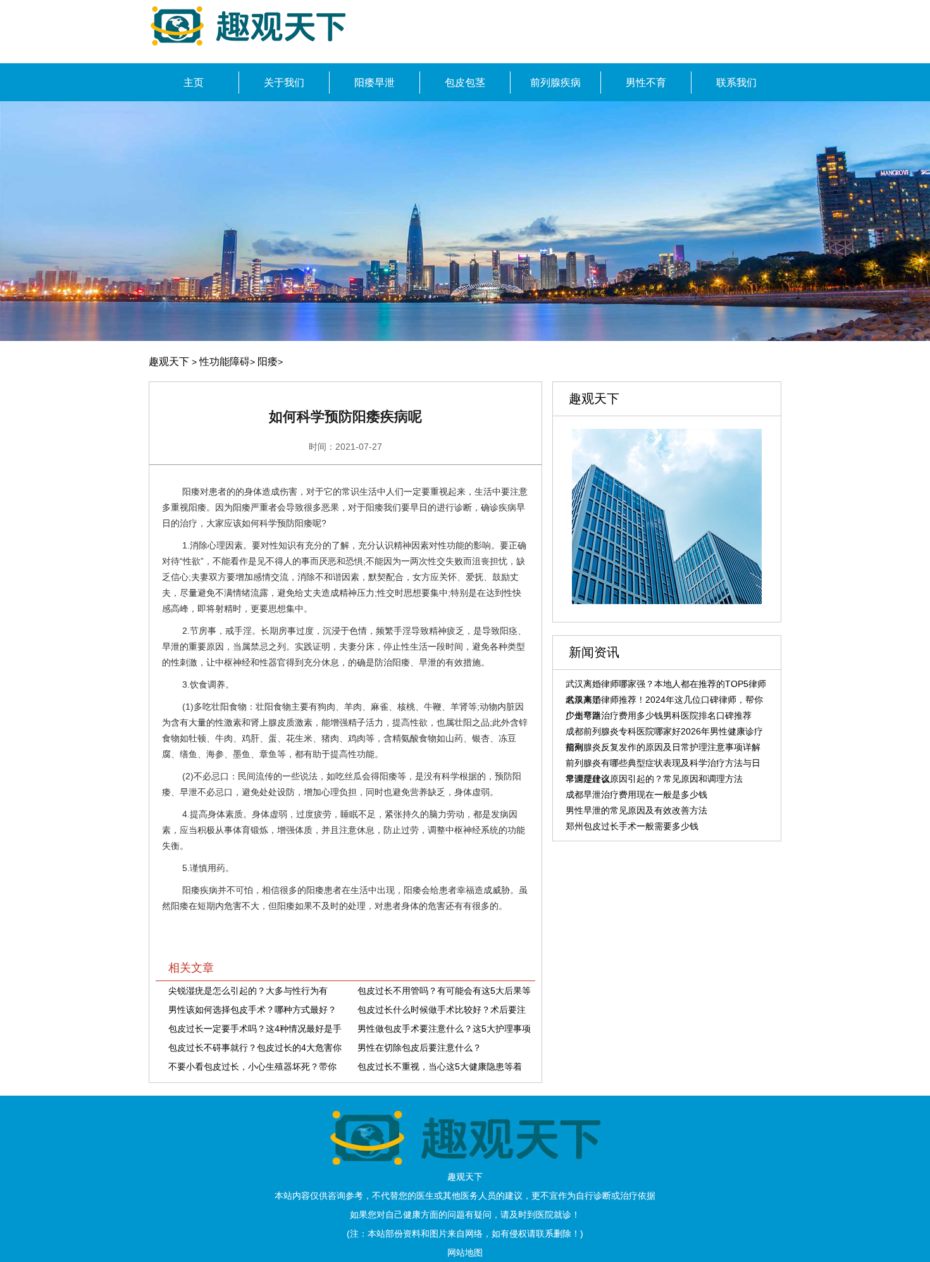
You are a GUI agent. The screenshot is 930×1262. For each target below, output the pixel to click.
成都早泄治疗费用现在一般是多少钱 (636, 794)
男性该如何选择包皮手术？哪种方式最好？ (252, 1010)
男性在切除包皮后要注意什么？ (419, 1047)
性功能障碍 (224, 361)
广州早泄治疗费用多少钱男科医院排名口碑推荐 (659, 715)
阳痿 (267, 361)
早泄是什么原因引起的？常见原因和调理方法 (654, 779)
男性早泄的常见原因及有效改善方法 (636, 810)
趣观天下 (169, 361)
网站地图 (465, 1252)
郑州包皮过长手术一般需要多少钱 (632, 826)
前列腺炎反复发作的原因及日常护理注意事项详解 (663, 747)
